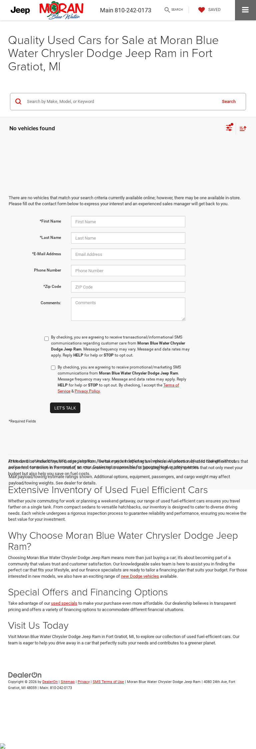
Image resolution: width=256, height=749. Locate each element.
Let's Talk (65, 408)
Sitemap (68, 682)
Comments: (51, 303)
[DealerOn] (25, 674)
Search (229, 101)
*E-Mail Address (46, 254)
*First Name (50, 221)
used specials (64, 603)
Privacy (84, 682)
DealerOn (50, 682)
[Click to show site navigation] (245, 10)
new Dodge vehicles (140, 576)
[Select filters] (229, 128)
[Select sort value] (241, 128)
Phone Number (47, 270)
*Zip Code (52, 286)
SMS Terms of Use (108, 682)
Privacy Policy (87, 391)
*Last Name (50, 237)
